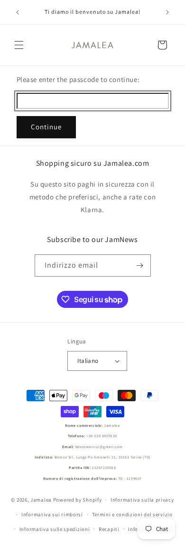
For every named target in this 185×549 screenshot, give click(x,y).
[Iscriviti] (140, 265)
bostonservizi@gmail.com (99, 446)
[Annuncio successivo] (167, 12)
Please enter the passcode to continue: (78, 79)
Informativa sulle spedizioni (54, 529)
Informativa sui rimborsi (52, 514)
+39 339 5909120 (101, 435)
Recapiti (109, 529)
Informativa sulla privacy (142, 499)
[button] (19, 45)
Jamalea (41, 499)
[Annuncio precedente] (17, 12)
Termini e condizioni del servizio (132, 514)
